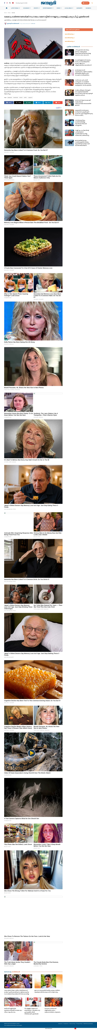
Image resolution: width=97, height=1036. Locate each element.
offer (25, 97)
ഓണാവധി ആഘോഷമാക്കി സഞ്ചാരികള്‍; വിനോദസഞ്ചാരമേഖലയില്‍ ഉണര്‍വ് (83, 102)
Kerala (13, 12)
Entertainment (47, 8)
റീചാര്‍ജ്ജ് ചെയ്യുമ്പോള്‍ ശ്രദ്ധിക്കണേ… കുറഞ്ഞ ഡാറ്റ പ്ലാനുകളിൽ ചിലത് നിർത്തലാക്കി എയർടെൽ (32, 1011)
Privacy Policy (79, 1023)
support (30, 97)
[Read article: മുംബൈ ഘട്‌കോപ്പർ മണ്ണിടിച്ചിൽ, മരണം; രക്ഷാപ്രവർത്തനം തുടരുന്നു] (54, 1002)
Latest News (14, 8)
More (58, 8)
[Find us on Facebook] (4, 3)
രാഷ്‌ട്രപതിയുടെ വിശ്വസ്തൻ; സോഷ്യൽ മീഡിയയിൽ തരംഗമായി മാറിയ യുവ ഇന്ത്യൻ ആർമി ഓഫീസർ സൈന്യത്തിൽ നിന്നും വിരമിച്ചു (84, 93)
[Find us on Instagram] (7, 3)
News (9, 12)
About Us (60, 1023)
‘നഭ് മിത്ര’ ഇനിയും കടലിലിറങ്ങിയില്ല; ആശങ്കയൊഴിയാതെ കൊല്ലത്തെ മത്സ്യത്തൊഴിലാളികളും (81, 123)
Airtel (21, 97)
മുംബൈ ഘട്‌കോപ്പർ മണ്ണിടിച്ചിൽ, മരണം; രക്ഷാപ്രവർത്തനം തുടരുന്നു (52, 1010)
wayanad (10, 97)
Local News (68, 8)
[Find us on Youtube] (13, 3)
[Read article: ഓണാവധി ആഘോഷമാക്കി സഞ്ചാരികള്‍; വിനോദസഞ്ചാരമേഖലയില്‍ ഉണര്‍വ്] (69, 102)
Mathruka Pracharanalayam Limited (12, 1023)
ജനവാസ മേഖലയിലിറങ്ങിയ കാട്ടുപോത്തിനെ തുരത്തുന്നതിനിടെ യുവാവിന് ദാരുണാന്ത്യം (47, 991)
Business (88, 8)
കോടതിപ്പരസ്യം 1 (69, 34)
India (6, 986)
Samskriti (79, 8)
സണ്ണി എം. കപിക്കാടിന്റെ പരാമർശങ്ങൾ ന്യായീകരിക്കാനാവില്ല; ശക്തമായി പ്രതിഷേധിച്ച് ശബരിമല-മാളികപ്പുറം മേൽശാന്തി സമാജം (82, 134)
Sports (36, 8)
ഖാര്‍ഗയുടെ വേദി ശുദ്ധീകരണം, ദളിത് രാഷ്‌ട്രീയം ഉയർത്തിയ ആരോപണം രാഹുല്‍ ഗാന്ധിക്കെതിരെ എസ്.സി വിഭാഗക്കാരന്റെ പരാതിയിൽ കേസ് (83, 74)
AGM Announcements (88, 1023)
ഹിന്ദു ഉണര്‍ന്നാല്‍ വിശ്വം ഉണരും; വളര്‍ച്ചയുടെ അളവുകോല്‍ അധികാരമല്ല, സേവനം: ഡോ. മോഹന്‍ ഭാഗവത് (83, 53)
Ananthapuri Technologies (16, 1025)
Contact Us (66, 1023)
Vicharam (26, 8)
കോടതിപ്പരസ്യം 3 (69, 41)
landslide (15, 97)
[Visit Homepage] (48, 3)
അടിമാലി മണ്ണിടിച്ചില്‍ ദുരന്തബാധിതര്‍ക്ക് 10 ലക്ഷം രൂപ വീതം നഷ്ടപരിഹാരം (13, 1010)
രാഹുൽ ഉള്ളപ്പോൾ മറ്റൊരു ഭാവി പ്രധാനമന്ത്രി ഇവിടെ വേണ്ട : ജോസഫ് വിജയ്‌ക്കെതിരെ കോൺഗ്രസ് (83, 62)
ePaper (86, 3)
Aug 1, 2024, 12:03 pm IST (25, 23)
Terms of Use (72, 1023)
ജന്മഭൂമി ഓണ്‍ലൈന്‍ (13, 23)
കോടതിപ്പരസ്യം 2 (69, 38)
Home (5, 12)
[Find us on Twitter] (10, 3)
